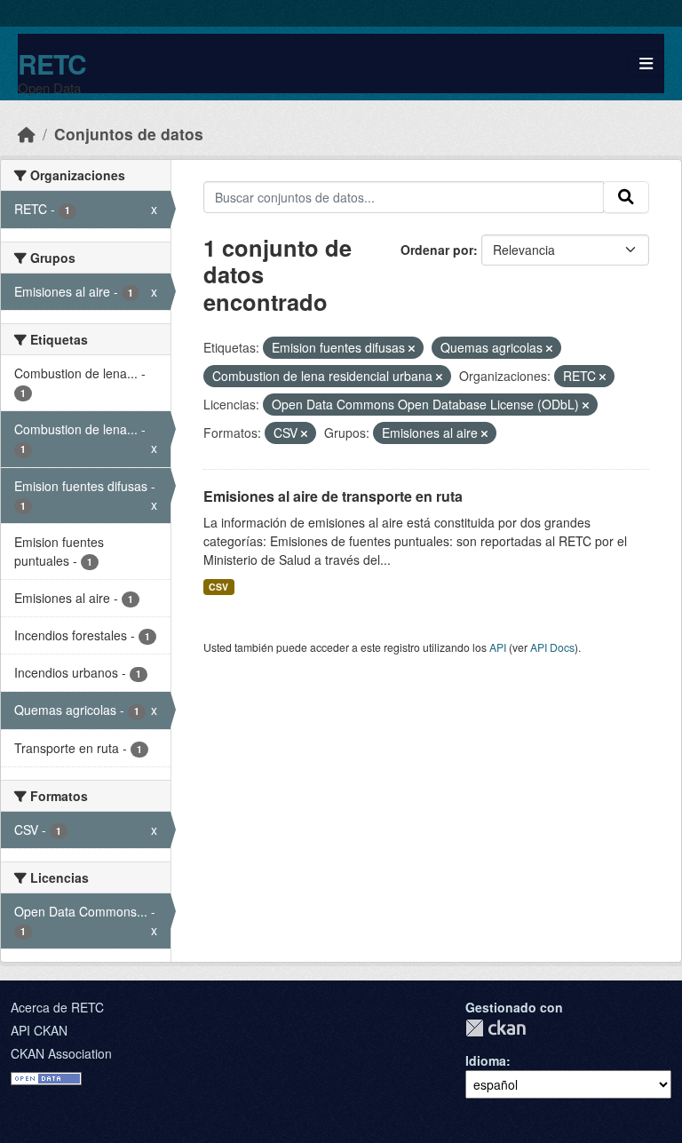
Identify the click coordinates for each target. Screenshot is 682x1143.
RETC (52, 63)
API (497, 647)
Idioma (485, 1060)
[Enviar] (626, 197)
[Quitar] (411, 348)
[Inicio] (27, 134)
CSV (218, 586)
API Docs (552, 647)
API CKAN (39, 1030)
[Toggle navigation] (646, 63)
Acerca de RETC (57, 1007)
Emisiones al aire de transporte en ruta (333, 496)
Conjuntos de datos (128, 134)
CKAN (495, 1028)
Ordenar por (436, 249)
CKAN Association (61, 1053)
